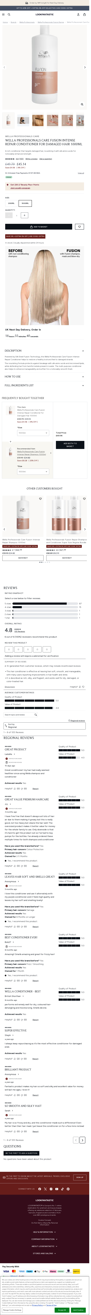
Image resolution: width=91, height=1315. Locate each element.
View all (81, 173)
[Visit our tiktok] (62, 1189)
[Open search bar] (9, 14)
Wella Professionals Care (22, 136)
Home (5, 22)
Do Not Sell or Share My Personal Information (45, 1224)
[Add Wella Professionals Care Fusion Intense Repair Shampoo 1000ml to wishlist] (40, 499)
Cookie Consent (44, 1220)
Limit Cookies (78, 1310)
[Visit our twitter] (45, 1189)
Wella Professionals (27, 22)
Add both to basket (70, 444)
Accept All (62, 1310)
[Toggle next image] (85, 67)
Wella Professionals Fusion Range (51, 22)
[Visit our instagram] (51, 1189)
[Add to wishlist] (79, 227)
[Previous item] (4, 529)
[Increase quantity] (24, 215)
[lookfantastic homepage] (45, 14)
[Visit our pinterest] (68, 1189)
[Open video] (23, 120)
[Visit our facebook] (40, 1189)
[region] (44, 1295)
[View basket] (84, 14)
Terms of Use (51, 1305)
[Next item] (85, 529)
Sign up (79, 1177)
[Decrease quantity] (9, 215)
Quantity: (10, 210)
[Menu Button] (3, 14)
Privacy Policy (37, 1305)
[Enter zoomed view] (82, 104)
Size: (7, 198)
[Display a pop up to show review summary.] (21, 550)
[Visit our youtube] (57, 1189)
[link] (78, 14)
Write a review (31, 159)
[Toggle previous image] (4, 67)
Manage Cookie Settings (12, 1310)
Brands (13, 22)
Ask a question (45, 159)
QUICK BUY (23, 558)
